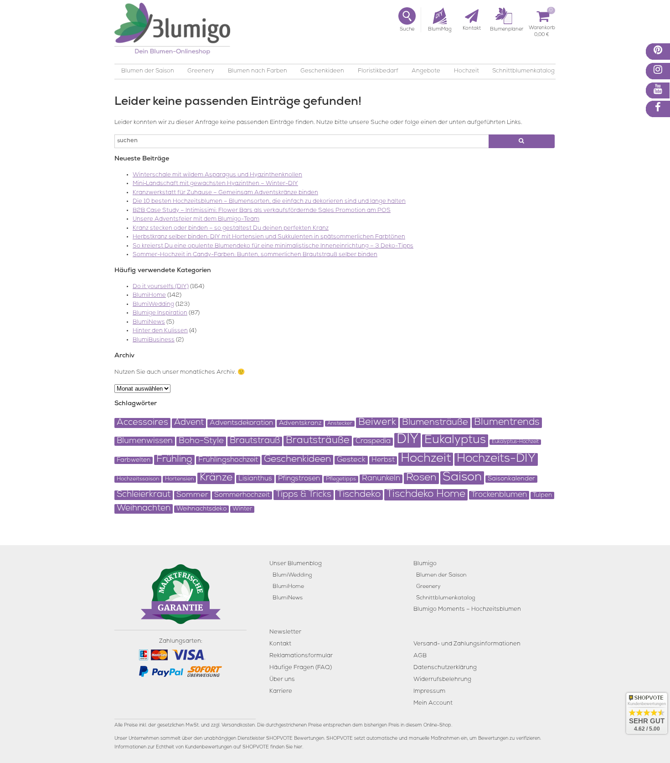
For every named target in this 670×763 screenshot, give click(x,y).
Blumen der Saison (147, 71)
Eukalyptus (455, 441)
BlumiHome (149, 296)
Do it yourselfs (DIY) (161, 287)
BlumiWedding (153, 305)
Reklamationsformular (301, 656)
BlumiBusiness (154, 340)
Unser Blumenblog (295, 564)
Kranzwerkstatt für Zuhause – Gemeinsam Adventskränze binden (225, 193)
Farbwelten (133, 460)
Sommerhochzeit (242, 495)
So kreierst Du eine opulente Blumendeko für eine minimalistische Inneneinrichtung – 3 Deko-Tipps (273, 246)
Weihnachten (143, 509)
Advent (189, 423)
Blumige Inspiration (160, 313)
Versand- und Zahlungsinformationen (467, 644)
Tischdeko (359, 495)
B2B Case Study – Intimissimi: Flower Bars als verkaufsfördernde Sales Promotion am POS (262, 211)
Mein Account (433, 703)
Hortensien (179, 479)
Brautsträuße (318, 441)
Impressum (429, 692)
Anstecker (339, 423)
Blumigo (425, 564)
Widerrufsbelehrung (442, 680)
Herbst (383, 460)
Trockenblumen (499, 495)
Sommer (192, 495)
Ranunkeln (381, 479)
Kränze (216, 478)
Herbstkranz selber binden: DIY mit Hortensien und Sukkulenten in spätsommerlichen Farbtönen (269, 237)
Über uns (282, 680)
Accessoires (142, 423)
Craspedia (373, 441)
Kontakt (280, 644)
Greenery (200, 71)
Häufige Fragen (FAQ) (300, 668)
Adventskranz (300, 423)
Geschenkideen (322, 71)
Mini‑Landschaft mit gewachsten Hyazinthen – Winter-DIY (215, 184)
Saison (462, 478)
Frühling (174, 459)
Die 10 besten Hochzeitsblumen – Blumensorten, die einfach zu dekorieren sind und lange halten (269, 202)
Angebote (426, 71)
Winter (242, 509)
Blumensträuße (435, 423)
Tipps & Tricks (303, 495)
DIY (407, 440)
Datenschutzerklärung (445, 668)
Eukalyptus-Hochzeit (515, 442)
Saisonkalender (511, 479)
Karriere (280, 692)
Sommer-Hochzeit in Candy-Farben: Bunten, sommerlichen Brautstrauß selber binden (255, 255)
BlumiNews (149, 322)
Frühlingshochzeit (228, 460)
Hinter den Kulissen (160, 331)
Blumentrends (507, 423)
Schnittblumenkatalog (523, 71)
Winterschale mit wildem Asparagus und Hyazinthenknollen (217, 175)
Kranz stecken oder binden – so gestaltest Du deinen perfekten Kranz (231, 229)
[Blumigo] (172, 32)
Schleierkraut (143, 495)
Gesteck (351, 460)
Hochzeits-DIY (496, 459)
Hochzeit (466, 71)
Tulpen (542, 495)
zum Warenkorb (542, 29)
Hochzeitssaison (138, 479)
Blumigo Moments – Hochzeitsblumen (467, 610)
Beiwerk (377, 423)
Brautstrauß (255, 441)
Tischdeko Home (426, 495)
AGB (420, 656)
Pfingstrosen (299, 479)
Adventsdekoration (241, 423)
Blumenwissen (145, 441)
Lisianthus (255, 479)
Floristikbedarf (378, 71)
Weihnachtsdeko (201, 509)
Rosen (421, 478)
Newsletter (285, 632)
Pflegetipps (341, 479)
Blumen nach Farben (257, 71)
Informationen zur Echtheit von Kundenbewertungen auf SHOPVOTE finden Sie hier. (208, 747)
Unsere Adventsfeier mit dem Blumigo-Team (196, 219)
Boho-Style (201, 441)
